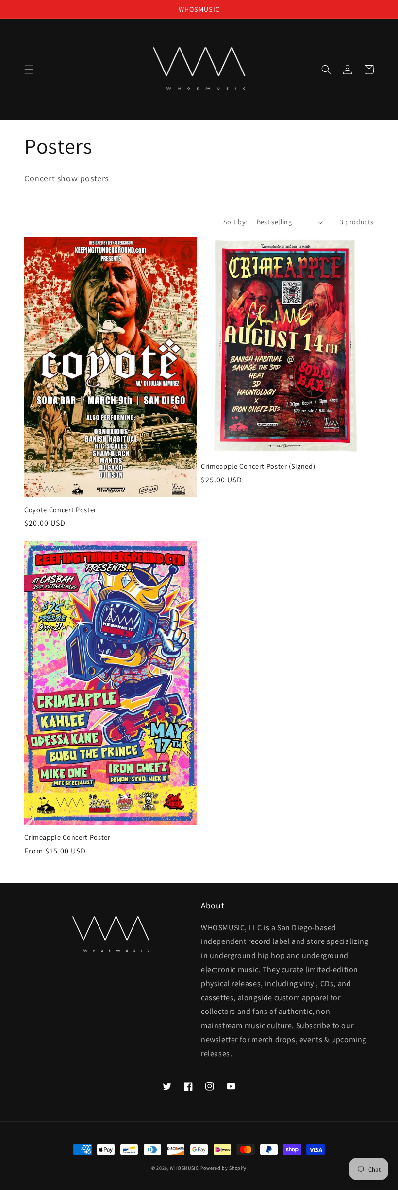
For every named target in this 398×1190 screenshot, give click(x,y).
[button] (29, 69)
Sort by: (235, 221)
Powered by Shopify (223, 1168)
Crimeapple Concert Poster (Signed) (258, 466)
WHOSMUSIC (184, 1168)
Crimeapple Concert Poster (67, 837)
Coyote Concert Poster (60, 509)
